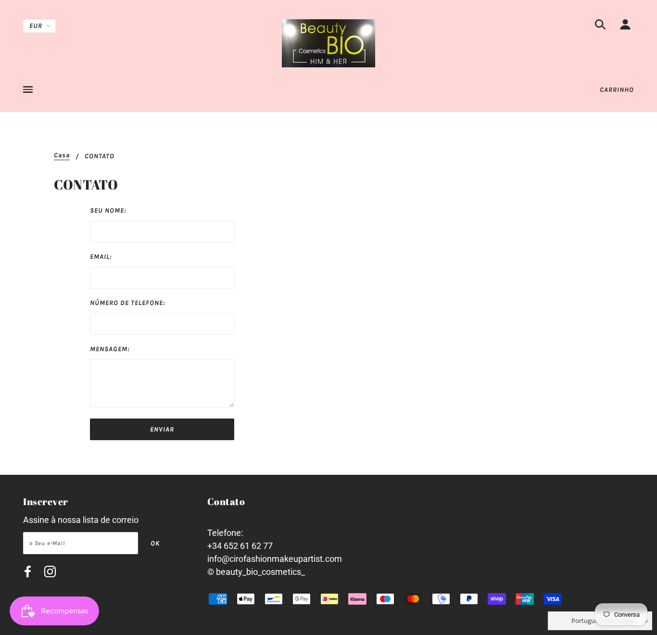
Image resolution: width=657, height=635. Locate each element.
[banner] (328, 43)
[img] (600, 26)
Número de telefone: (127, 303)
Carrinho (617, 90)
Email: (101, 257)
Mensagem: (109, 349)
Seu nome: (108, 210)
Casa (62, 155)
